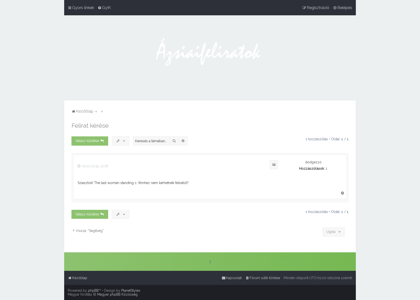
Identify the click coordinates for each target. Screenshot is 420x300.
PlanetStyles (130, 290)
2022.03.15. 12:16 (94, 166)
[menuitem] (104, 7)
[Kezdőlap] (210, 57)
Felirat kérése (90, 125)
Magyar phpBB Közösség (117, 294)
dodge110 (313, 162)
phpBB (93, 290)
